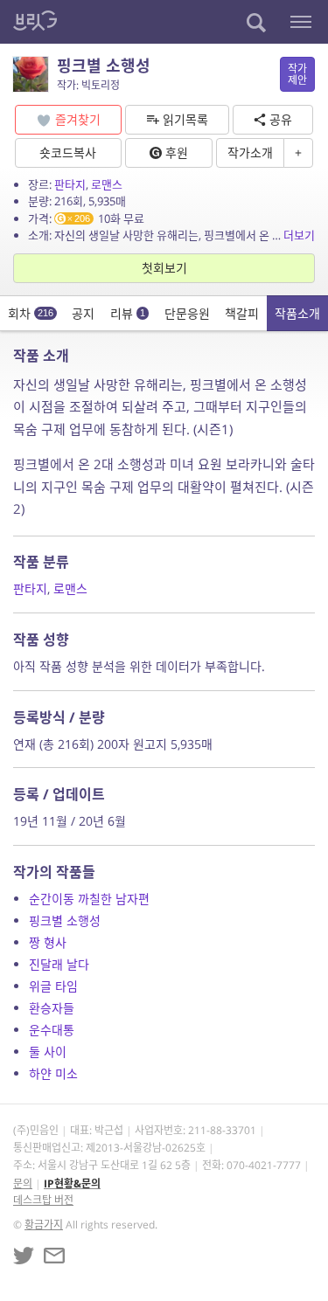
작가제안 (297, 74)
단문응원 (187, 313)
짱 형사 (47, 942)
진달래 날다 (59, 964)
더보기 (299, 235)
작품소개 (297, 313)
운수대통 (51, 1029)
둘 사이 (47, 1051)
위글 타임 (53, 986)
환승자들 (51, 1008)
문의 (22, 1183)
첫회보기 (164, 268)
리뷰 (127, 313)
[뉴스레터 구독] (54, 1255)
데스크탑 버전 (43, 1200)
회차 (30, 313)
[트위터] (23, 1255)
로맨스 (106, 184)
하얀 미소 (53, 1073)
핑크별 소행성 (65, 920)
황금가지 (43, 1224)
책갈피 (242, 313)
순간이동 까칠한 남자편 (89, 898)
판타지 (70, 184)
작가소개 (250, 152)
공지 (83, 313)
